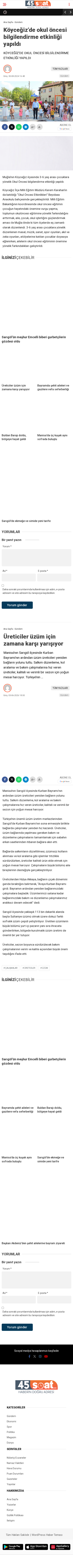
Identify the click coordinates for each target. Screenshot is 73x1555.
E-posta (43, 571)
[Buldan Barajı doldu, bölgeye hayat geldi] (19, 414)
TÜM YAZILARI (60, 68)
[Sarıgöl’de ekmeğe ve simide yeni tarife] (36, 481)
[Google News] (64, 129)
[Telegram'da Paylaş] (26, 127)
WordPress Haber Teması (47, 1535)
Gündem (64, 76)
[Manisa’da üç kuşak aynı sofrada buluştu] (54, 414)
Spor (9, 1426)
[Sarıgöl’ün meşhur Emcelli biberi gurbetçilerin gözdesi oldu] (36, 297)
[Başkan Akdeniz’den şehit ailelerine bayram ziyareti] (36, 1204)
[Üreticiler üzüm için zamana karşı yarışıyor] (19, 364)
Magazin (11, 1437)
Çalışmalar (11, 968)
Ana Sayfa (12, 1499)
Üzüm (45, 968)
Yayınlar (11, 1484)
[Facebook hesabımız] (29, 1356)
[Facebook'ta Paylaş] (5, 127)
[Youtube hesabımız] (46, 1356)
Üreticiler (29, 968)
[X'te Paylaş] (12, 127)
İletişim (11, 1520)
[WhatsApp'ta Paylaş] (19, 127)
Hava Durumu (14, 1468)
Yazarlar (11, 1504)
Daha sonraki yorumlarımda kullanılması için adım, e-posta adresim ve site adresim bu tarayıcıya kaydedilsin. (34, 591)
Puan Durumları (15, 1473)
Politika (11, 1432)
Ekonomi (11, 1421)
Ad (5, 571)
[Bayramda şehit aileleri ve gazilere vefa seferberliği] (54, 364)
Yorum (7, 546)
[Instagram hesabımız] (40, 1356)
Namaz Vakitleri (15, 1463)
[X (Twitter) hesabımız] (34, 1356)
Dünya (10, 1442)
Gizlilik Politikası (15, 1515)
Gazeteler (12, 1479)
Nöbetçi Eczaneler (16, 1457)
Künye (10, 1510)
